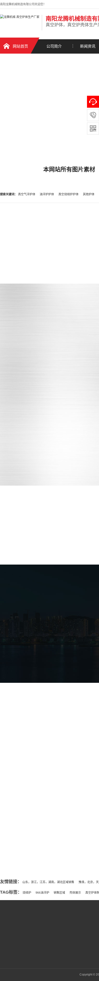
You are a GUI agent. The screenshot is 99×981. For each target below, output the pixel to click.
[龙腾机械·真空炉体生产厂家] (19, 17)
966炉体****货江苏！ (27, 841)
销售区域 (59, 892)
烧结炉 (27, 892)
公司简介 (54, 46)
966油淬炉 (42, 892)
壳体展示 (75, 892)
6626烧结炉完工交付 (27, 831)
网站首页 (20, 46)
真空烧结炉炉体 (68, 194)
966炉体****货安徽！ (27, 850)
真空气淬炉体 (27, 194)
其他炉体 (88, 194)
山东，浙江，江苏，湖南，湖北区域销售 (48, 882)
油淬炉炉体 (47, 194)
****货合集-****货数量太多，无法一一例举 (41, 822)
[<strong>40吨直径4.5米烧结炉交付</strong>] (40, 808)
